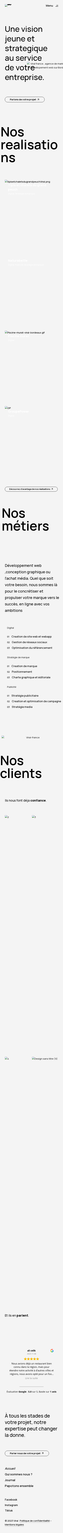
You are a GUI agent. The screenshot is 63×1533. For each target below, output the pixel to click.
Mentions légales (14, 1524)
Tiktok (9, 1510)
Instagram (11, 1505)
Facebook (11, 1499)
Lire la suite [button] (31, 1378)
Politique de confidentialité (35, 1520)
